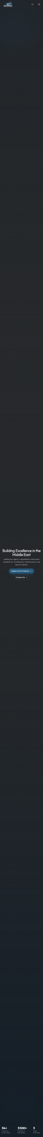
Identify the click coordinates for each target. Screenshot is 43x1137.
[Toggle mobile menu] (39, 4)
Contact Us (20, 577)
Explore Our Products (20, 571)
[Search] (32, 4)
